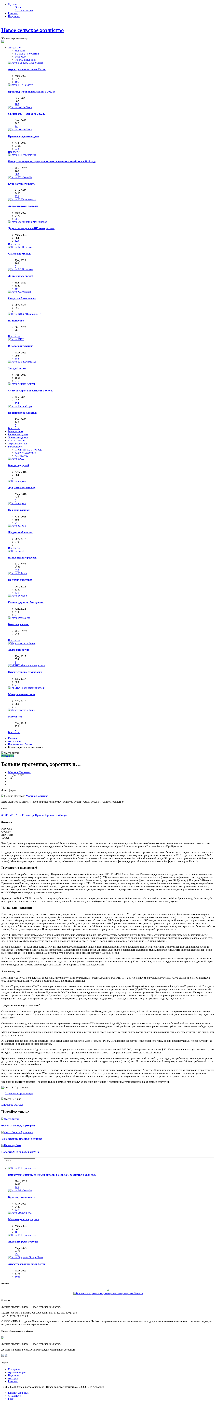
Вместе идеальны (18, 624)
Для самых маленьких (21, 487)
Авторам (13, 1378)
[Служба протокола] (20, 247)
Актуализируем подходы (23, 206)
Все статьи (14, 151)
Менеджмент (15, 431)
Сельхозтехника (17, 440)
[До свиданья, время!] (20, 269)
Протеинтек (52, 815)
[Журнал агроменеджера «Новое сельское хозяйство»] (2, 1338)
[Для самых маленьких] (17, 481)
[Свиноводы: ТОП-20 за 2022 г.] (20, 107)
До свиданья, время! (20, 276)
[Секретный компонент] (19, 291)
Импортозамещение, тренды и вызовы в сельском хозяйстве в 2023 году (52, 161)
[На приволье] (24, 314)
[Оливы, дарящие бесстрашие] (17, 595)
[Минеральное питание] (26, 687)
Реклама (13, 13)
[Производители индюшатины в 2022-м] (20, 84)
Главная (12, 738)
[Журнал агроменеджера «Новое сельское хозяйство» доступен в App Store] (2, 1355)
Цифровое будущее (12, 1104)
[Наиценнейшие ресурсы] (16, 551)
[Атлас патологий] (21, 643)
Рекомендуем (15, 446)
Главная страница (18, 1392)
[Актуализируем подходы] (22, 199)
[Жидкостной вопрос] (17, 525)
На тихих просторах (20, 579)
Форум (63, 815)
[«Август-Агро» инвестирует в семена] (21, 383)
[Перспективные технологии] (26, 665)
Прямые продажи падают (23, 136)
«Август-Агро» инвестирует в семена (30, 390)
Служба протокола (19, 253)
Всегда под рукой (18, 465)
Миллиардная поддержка (23, 1219)
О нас (18, 7)
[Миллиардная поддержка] (20, 1212)
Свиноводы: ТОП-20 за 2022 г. (26, 113)
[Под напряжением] (17, 503)
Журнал (12, 4)
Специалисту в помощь (28, 449)
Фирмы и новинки (25, 59)
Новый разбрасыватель (22, 412)
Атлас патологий (18, 649)
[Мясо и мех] (21, 710)
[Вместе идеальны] (19, 617)
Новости (20, 50)
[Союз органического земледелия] (108, 1290)
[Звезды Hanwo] (22, 361)
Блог (11, 1398)
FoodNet (11, 815)
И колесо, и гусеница (20, 346)
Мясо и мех (15, 716)
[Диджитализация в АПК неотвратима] (27, 221)
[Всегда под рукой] (16, 458)
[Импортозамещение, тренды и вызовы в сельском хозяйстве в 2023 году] (22, 154)
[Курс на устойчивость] (20, 177)
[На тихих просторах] (17, 573)
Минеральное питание (21, 694)
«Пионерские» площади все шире (21, 1138)
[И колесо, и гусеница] (16, 339)
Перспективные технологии (25, 672)
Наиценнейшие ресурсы (22, 557)
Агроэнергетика (17, 443)
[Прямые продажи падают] (20, 129)
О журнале (14, 1369)
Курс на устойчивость (21, 183)
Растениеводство (18, 434)
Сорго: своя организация (19, 1093)
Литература (21, 455)
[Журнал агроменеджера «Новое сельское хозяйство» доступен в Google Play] (6, 1355)
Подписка (14, 16)
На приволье (16, 320)
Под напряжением (19, 510)
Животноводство (18, 437)
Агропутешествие (25, 452)
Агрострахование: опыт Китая (27, 69)
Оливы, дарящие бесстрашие (26, 602)
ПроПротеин (37, 815)
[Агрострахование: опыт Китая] (25, 62)
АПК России (23, 815)
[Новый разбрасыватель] (20, 406)
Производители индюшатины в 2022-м (31, 91)
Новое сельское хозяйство (32, 30)
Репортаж (20, 56)
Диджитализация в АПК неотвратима (31, 228)
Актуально (14, 47)
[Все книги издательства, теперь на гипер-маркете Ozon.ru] (108, 1293)
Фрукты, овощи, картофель (18, 1125)
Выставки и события (27, 53)
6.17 (3, 815)
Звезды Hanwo (17, 368)
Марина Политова (19, 772)
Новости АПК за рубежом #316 (20, 1151)
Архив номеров (24, 10)
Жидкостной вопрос (20, 532)
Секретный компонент (22, 298)
